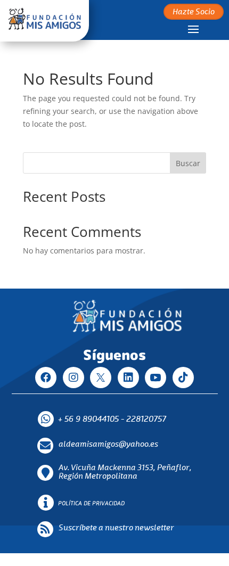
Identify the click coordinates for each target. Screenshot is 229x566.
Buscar (188, 163)
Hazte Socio (194, 13)
